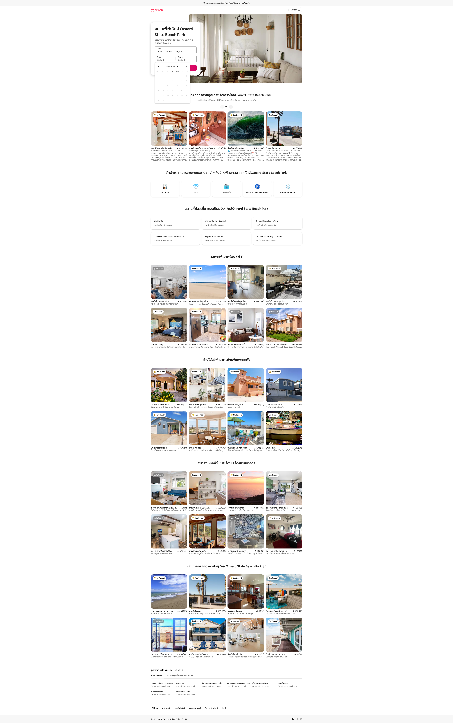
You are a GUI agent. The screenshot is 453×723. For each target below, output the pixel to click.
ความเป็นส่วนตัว (173, 719)
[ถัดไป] (231, 107)
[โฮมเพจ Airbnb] (157, 10)
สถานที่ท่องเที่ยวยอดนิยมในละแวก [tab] (180, 676)
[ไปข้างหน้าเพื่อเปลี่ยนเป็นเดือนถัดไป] (186, 66)
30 (159, 100)
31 (163, 100)
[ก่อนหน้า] (222, 107)
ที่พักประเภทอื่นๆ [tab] (157, 676)
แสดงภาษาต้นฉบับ (242, 3)
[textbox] (165, 60)
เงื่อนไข (184, 719)
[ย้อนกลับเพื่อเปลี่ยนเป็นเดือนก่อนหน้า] (159, 66)
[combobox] (176, 51)
